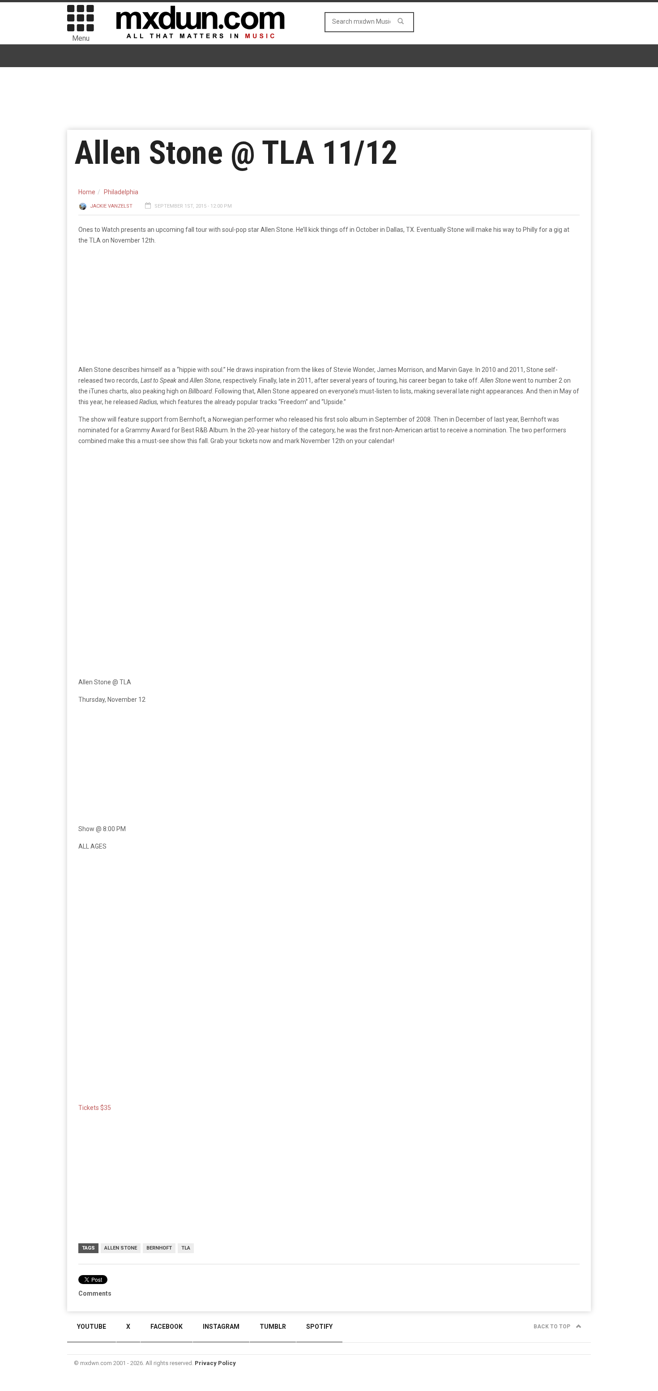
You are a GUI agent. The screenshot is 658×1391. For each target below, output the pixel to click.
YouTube (91, 1326)
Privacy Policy (215, 1363)
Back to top (553, 1326)
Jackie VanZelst (111, 206)
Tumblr (273, 1326)
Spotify (319, 1326)
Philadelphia (121, 192)
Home (86, 192)
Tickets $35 (94, 1107)
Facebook (166, 1326)
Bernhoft (159, 1248)
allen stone (120, 1248)
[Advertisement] (329, 927)
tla (185, 1248)
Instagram (221, 1326)
